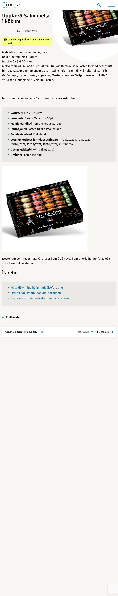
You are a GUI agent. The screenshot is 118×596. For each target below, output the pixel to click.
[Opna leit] (99, 5)
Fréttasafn (13, 317)
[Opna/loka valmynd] (111, 5)
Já (42, 332)
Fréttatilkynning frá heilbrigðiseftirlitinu (37, 287)
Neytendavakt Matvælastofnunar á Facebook (40, 298)
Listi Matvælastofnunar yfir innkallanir (36, 293)
